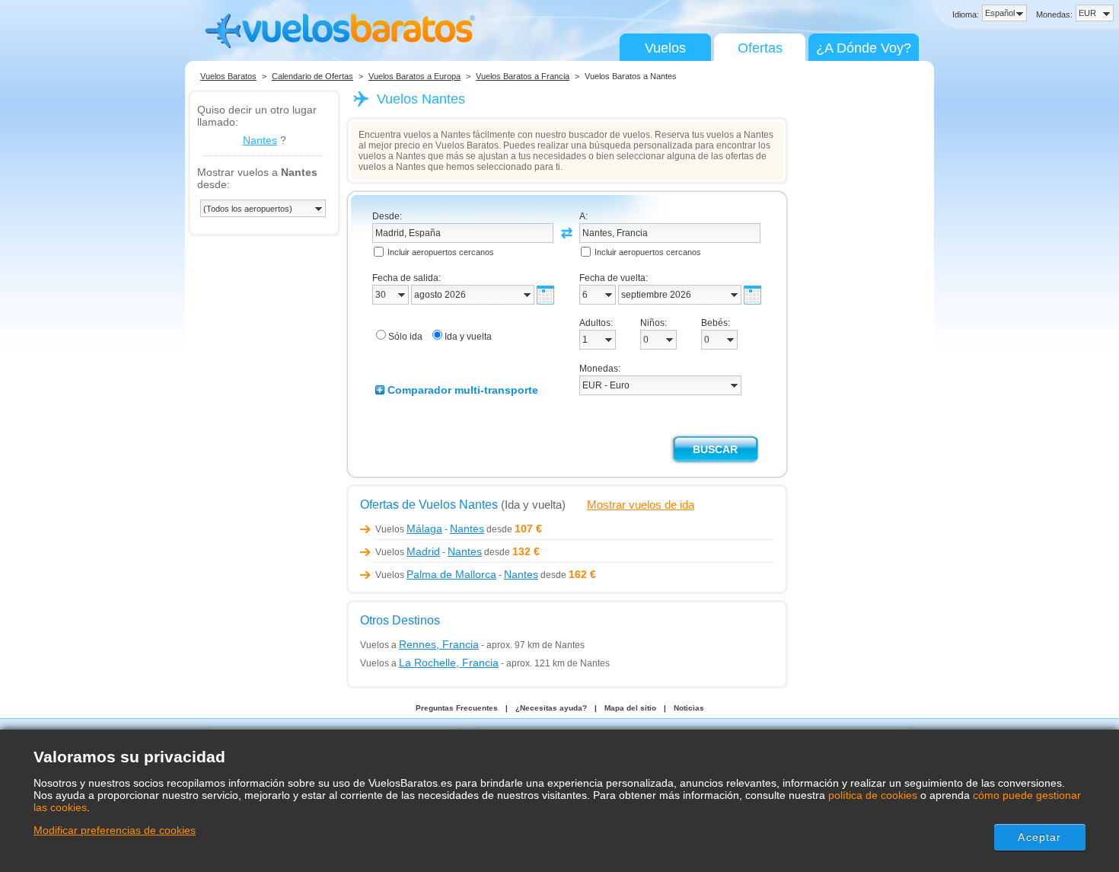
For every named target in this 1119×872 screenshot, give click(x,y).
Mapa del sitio (630, 708)
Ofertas (760, 48)
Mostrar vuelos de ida (640, 504)
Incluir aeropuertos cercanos (440, 252)
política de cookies (872, 795)
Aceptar (1039, 837)
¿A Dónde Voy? (863, 48)
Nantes (260, 140)
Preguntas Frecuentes (457, 708)
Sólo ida (405, 336)
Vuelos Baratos (228, 76)
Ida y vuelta (468, 336)
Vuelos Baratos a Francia (522, 76)
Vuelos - (429, 529)
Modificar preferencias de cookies (114, 830)
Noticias (689, 708)
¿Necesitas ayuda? (551, 708)
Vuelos (665, 48)
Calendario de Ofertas (312, 76)
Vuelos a (419, 645)
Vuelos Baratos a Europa (414, 76)
